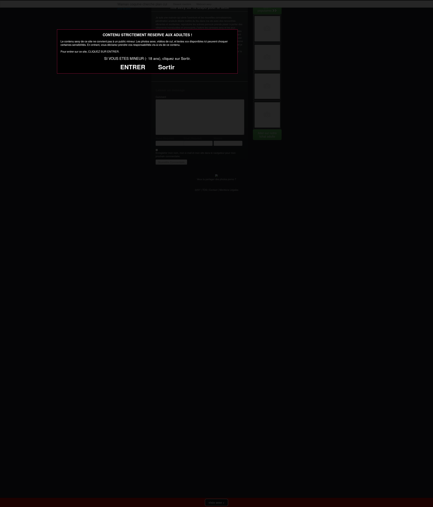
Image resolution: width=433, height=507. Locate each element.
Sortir (166, 66)
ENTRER (132, 66)
